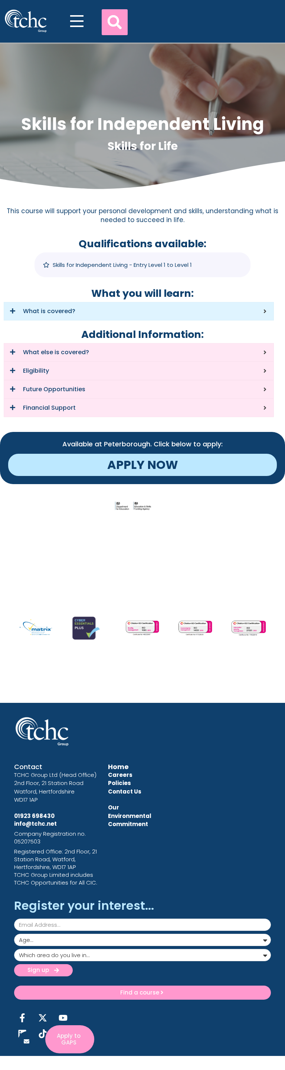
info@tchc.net (35, 824)
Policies (119, 783)
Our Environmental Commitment (129, 816)
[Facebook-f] (22, 1018)
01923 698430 (34, 816)
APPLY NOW (142, 464)
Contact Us (124, 791)
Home (118, 766)
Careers (120, 775)
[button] (115, 22)
